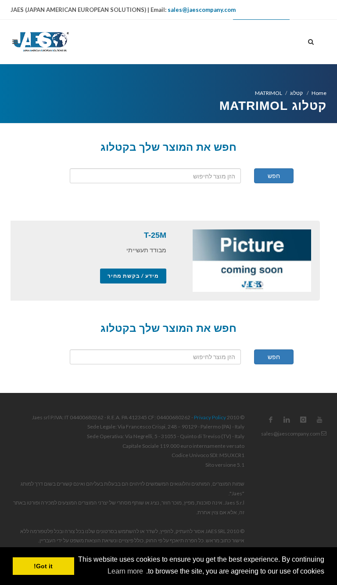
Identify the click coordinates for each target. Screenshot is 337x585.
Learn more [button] (125, 571)
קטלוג (297, 93)
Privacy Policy (210, 417)
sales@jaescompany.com (202, 9)
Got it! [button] (43, 566)
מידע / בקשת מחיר (133, 276)
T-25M (155, 235)
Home (319, 93)
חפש (274, 175)
